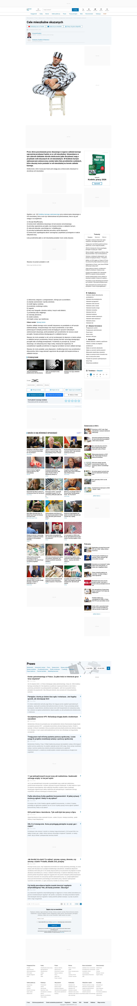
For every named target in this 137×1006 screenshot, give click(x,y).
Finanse (98, 971)
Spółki (69, 969)
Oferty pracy (99, 995)
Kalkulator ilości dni (91, 312)
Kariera (75, 1002)
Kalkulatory (92, 293)
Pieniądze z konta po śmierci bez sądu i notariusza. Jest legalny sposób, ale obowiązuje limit (96, 240)
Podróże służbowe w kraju (88, 984)
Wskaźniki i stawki (87, 982)
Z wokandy (64, 669)
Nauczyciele (43, 988)
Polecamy (87, 544)
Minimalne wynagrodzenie (88, 986)
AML (83, 976)
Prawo (64, 13)
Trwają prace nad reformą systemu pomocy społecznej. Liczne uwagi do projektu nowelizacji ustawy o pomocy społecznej (96, 244)
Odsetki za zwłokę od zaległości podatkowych (94, 344)
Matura (42, 993)
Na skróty (98, 982)
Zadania (28, 988)
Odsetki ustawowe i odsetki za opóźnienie (96, 341)
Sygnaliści (71, 669)
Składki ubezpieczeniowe (88, 988)
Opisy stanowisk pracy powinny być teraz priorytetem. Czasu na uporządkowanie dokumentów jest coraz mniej (96, 285)
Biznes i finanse (72, 967)
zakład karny (39, 385)
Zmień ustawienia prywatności (54, 1002)
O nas (28, 1002)
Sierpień (100, 371)
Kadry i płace (30, 991)
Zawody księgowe (31, 974)
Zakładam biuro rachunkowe (88, 967)
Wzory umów (89, 334)
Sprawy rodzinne (65, 667)
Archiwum (98, 986)
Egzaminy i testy (44, 990)
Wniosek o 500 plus (91, 336)
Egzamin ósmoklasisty (46, 995)
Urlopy (42, 973)
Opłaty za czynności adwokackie (94, 348)
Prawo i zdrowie (58, 978)
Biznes (47, 13)
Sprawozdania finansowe (88, 974)
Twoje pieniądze (73, 13)
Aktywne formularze (95, 326)
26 (94, 374)
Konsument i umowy (40, 667)
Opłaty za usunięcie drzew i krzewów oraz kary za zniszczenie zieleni (96, 355)
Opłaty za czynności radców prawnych (95, 350)
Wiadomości (30, 667)
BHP (42, 974)
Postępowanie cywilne (92, 328)
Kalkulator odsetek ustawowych (94, 316)
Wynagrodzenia (44, 969)
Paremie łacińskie (41, 671)
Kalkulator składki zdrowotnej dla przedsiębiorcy (94, 296)
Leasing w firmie (72, 974)
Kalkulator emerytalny (91, 310)
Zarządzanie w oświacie (46, 991)
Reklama (93, 1002)
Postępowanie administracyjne (94, 330)
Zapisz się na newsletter (75, 389)
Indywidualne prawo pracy (46, 967)
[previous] (62, 904)
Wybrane (104, 237)
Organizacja (29, 984)
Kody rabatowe (99, 988)
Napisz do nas (55, 389)
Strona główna (30, 18)
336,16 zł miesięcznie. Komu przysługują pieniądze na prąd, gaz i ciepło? (96, 248)
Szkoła (42, 986)
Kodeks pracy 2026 (97, 179)
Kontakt (86, 1002)
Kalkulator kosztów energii (92, 308)
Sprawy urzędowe (31, 669)
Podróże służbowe (86, 990)
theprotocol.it (99, 993)
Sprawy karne (42, 18)
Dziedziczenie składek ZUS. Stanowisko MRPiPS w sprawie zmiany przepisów (96, 273)
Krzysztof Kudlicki (36, 33)
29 (103, 374)
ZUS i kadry (29, 973)
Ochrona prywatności (38, 1002)
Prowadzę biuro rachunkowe (88, 969)
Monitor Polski (58, 986)
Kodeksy (56, 993)
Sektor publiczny (56, 13)
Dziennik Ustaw (58, 984)
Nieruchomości (89, 13)
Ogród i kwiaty (99, 974)
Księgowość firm (31, 965)
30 (106, 374)
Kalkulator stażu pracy (73, 991)
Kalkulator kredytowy (91, 314)
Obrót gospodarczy (31, 971)
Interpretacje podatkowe (92, 363)
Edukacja (98, 13)
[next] (81, 904)
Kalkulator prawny (90, 320)
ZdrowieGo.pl (99, 984)
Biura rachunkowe (87, 965)
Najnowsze (97, 237)
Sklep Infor (57, 976)
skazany (47, 385)
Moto (81, 13)
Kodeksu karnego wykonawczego (49, 214)
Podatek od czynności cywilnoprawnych (96, 358)
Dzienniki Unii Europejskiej (60, 990)
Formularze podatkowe (101, 991)
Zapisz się (54, 925)
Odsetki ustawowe (86, 991)
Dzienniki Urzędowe (59, 988)
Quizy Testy (89, 360)
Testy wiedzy (43, 996)
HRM (42, 976)
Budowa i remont (100, 973)
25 (90, 374)
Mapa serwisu (101, 1002)
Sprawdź (97, 183)
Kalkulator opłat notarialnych (93, 318)
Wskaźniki (91, 339)
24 (87, 374)
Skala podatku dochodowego (88, 993)
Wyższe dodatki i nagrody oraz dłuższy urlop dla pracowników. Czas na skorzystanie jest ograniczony (97, 253)
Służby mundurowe (55, 669)
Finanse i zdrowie (72, 976)
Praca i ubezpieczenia (73, 971)
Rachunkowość (30, 969)
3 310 (76, 904)
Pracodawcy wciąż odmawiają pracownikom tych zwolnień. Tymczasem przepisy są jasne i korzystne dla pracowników (97, 281)
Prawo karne (89, 332)
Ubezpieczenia (44, 971)
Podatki (28, 967)
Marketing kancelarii (53, 671)
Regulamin (67, 1002)
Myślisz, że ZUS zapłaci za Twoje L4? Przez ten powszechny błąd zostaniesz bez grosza (97, 261)
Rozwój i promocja (31, 990)
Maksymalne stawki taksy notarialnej (95, 352)
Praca (48, 667)
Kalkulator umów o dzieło (92, 305)
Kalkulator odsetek (72, 990)
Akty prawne (58, 982)
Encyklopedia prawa (43, 669)
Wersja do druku (37, 389)
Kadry (41, 13)
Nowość (97, 177)
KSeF (104, 13)
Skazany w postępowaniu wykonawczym (63, 18)
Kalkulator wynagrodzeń (92, 301)
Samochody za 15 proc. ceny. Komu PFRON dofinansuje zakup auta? (97, 265)
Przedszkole (43, 984)
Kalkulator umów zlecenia (92, 303)
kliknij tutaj (62, 932)
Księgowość (34, 13)
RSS (80, 1002)
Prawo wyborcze (31, 671)
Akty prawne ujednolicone (60, 991)
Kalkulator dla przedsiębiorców (94, 299)
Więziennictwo (49, 18)
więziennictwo (31, 385)
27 (97, 374)
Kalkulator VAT (71, 988)
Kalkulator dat (89, 323)
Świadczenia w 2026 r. (91, 426)
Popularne (90, 237)
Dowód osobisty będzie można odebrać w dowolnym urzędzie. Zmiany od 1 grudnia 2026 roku (96, 277)
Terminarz (91, 371)
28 (100, 374)
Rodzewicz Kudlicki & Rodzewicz (40, 39)
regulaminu (54, 922)
